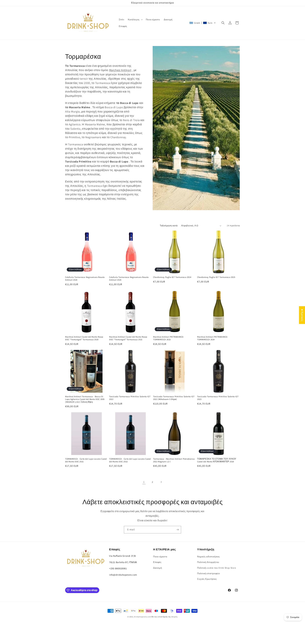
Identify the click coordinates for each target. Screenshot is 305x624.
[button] (135, 19)
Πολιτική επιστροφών (208, 573)
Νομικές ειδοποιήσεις (208, 556)
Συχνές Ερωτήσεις (207, 579)
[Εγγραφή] (177, 529)
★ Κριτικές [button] (302, 315)
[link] (143, 481)
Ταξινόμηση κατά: (169, 225)
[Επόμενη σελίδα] (161, 481)
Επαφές (157, 562)
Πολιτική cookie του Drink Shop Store (216, 567)
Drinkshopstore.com (142, 617)
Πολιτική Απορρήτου (208, 562)
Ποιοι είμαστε (160, 556)
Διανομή (157, 567)
